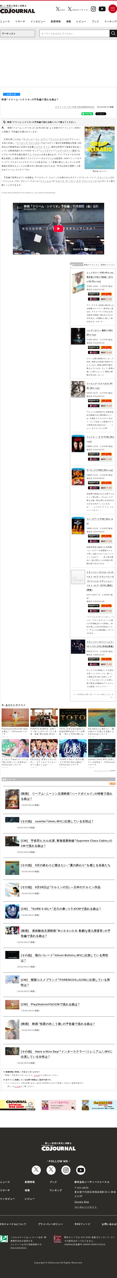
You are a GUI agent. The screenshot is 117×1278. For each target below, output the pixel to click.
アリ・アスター (34, 154)
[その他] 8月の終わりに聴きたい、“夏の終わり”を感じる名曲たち (66, 865)
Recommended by (101, 771)
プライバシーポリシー (50, 1224)
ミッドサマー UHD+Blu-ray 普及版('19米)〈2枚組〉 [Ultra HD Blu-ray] (100, 277)
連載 (68, 21)
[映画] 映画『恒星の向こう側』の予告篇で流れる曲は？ (58, 1024)
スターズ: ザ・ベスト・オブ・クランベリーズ (76, 181)
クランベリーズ (104, 177)
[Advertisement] (58, 65)
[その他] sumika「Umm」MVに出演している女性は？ (57, 821)
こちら (36, 1075)
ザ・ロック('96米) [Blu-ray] (100, 470)
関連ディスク (76, 264)
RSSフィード (82, 1224)
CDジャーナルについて (13, 1224)
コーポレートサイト (85, 1207)
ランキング (110, 21)
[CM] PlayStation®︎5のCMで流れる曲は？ (50, 1004)
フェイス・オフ (57, 139)
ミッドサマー (46, 150)
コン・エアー (41, 139)
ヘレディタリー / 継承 (66, 150)
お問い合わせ (109, 1224)
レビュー (81, 21)
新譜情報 (56, 21)
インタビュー (38, 21)
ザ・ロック (28, 139)
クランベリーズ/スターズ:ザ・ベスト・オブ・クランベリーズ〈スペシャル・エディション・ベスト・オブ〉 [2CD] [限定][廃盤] (100, 581)
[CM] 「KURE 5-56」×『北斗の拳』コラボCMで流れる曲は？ (61, 909)
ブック (95, 21)
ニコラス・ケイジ (42, 146)
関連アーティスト (91, 264)
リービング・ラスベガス (28, 142)
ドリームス (45, 181)
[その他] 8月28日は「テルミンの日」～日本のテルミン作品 (61, 887)
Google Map (81, 1201)
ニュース (5, 21)
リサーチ (20, 21)
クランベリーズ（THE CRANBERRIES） (75, 106)
